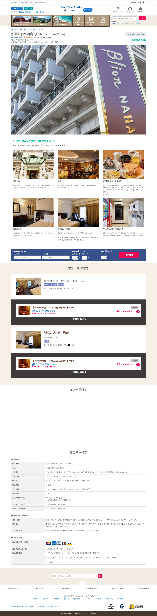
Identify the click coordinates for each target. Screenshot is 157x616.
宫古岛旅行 (109, 599)
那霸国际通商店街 (117, 23)
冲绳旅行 (57, 599)
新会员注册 (28, 8)
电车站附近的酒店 (118, 588)
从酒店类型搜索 (62, 24)
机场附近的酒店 (79, 23)
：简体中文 (138, 2)
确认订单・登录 (17, 8)
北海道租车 (46, 599)
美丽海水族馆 (129, 23)
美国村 (138, 23)
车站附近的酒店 (91, 23)
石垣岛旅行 (98, 599)
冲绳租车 (36, 599)
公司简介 (58, 606)
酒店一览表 (33, 29)
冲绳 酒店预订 (23, 29)
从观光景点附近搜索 (22, 24)
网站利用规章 (29, 606)
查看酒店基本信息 (139, 40)
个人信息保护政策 (17, 606)
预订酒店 (14, 29)
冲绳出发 (67, 599)
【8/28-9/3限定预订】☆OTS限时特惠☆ (32, 12)
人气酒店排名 (103, 23)
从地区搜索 (42, 24)
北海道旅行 (77, 599)
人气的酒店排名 (144, 588)
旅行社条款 (49, 606)
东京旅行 (88, 599)
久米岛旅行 (120, 599)
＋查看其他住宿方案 (78, 319)
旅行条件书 (40, 606)
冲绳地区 (87, 10)
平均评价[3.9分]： (17, 37)
